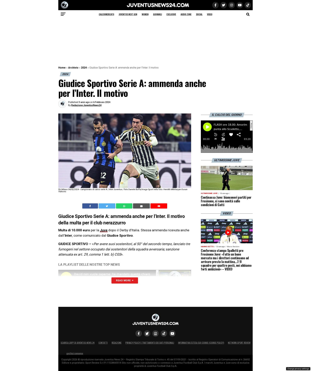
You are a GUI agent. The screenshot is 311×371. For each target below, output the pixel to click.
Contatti (103, 342)
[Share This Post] (124, 206)
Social (199, 14)
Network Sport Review (239, 342)
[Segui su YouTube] (172, 333)
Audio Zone (186, 14)
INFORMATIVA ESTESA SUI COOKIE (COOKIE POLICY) (201, 342)
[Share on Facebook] (90, 206)
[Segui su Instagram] (155, 333)
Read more (123, 280)
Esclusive (171, 14)
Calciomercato (106, 14)
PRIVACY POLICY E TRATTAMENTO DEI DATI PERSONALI (149, 342)
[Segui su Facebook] (138, 333)
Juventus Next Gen (128, 14)
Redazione (116, 342)
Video (209, 14)
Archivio (73, 67)
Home (62, 67)
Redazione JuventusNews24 (86, 105)
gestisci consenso (74, 353)
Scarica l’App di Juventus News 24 (78, 342)
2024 (84, 67)
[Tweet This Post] (107, 206)
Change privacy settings (298, 369)
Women (145, 14)
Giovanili (157, 14)
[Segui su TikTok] (164, 333)
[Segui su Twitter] (147, 333)
